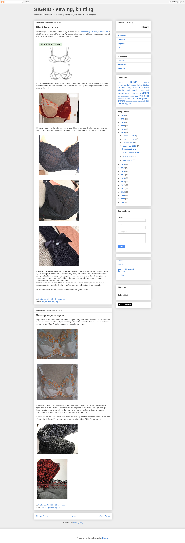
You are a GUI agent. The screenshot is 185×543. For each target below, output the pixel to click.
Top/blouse (144, 87)
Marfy (146, 82)
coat (128, 90)
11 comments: (60, 505)
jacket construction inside (126, 96)
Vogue (121, 90)
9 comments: (60, 299)
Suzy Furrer (132, 88)
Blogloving (122, 60)
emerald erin (49, 302)
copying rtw (138, 90)
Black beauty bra (47, 27)
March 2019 (128, 160)
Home (73, 516)
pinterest (121, 39)
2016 (123, 171)
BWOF (120, 82)
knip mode (144, 96)
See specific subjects (126, 269)
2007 (123, 202)
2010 (123, 192)
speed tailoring (139, 101)
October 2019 (128, 143)
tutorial (121, 103)
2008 (123, 199)
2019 (123, 133)
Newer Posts (42, 516)
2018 (123, 164)
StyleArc (122, 87)
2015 (123, 175)
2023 (123, 122)
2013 (123, 182)
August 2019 (128, 157)
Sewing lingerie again (50, 315)
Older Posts (104, 516)
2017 (123, 168)
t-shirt (146, 101)
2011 (123, 188)
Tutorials (121, 271)
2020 (123, 129)
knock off (129, 98)
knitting (121, 98)
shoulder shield (130, 101)
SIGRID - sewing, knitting (63, 9)
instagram (122, 35)
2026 (123, 115)
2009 (123, 195)
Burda (133, 81)
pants (138, 98)
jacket (145, 92)
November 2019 (129, 139)
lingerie (57, 302)
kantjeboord (49, 508)
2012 (123, 185)
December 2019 (129, 136)
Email (120, 48)
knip (136, 96)
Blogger (105, 538)
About (120, 265)
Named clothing (136, 85)
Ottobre (146, 85)
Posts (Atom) (78, 523)
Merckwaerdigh (124, 85)
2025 (123, 119)
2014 (123, 178)
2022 (123, 126)
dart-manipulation (134, 93)
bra (43, 302)
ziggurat (128, 103)
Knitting (121, 275)
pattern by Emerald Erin (94, 32)
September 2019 (130, 146)
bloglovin (121, 44)
